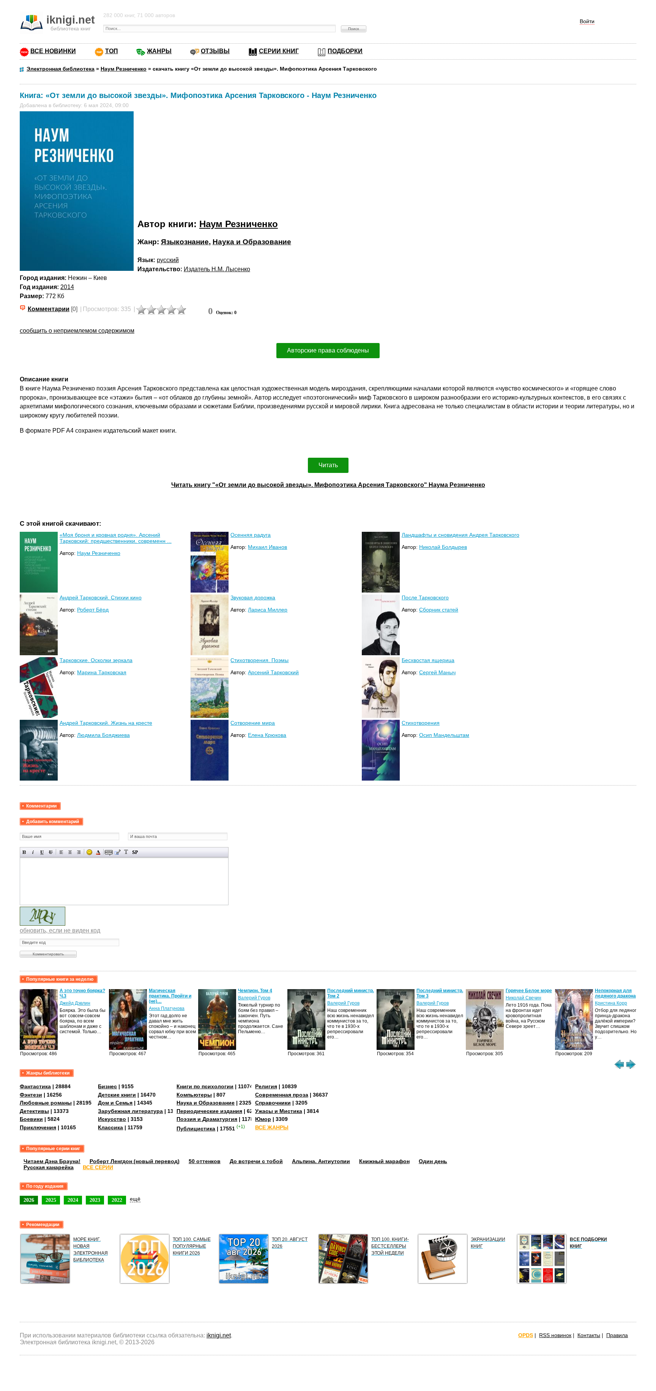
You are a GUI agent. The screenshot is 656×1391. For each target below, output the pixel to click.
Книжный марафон (384, 1161)
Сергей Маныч (437, 672)
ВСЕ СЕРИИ (98, 1167)
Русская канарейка (49, 1167)
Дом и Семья (115, 1103)
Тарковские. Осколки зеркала (96, 660)
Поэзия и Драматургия (207, 1119)
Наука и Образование (252, 242)
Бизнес (107, 1086)
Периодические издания (209, 1111)
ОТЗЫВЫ (215, 51)
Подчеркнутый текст (42, 852)
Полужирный (24, 852)
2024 (73, 1200)
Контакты (588, 1335)
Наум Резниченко (238, 224)
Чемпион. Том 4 (255, 990)
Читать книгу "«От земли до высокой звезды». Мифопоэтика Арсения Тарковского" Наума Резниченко (328, 485)
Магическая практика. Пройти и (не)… (170, 996)
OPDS (525, 1335)
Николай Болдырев (443, 547)
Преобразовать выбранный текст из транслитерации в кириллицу (126, 852)
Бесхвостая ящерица (428, 660)
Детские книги (117, 1095)
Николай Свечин (523, 998)
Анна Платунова (166, 1008)
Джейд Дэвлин (75, 1003)
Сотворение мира (252, 723)
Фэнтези (31, 1095)
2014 (67, 287)
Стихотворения (421, 723)
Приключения (38, 1127)
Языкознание (185, 242)
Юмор (263, 1119)
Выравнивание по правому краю (78, 852)
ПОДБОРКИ (345, 51)
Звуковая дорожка (252, 597)
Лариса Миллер (267, 610)
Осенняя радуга (250, 535)
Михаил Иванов (267, 547)
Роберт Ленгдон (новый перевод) (135, 1161)
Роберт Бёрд (93, 610)
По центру (70, 852)
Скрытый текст (108, 852)
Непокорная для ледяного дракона (615, 993)
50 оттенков (205, 1161)
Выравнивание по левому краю (61, 852)
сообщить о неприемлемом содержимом (77, 330)
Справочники (273, 1103)
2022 (117, 1200)
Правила (617, 1335)
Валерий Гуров (254, 998)
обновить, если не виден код (60, 930)
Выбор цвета (98, 852)
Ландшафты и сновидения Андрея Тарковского (460, 535)
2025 (51, 1200)
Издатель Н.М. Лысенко (217, 269)
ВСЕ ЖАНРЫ (272, 1127)
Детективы (34, 1111)
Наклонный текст (33, 852)
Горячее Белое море (529, 990)
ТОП (111, 51)
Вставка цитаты (117, 852)
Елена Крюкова (267, 735)
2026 (29, 1200)
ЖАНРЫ (159, 51)
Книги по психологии (205, 1086)
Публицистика (196, 1128)
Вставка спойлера (135, 852)
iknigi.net (219, 1335)
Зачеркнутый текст (50, 852)
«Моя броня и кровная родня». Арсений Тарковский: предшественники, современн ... (116, 538)
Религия (266, 1086)
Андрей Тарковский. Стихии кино (101, 597)
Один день (433, 1161)
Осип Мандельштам (444, 735)
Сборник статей (438, 610)
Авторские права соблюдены (328, 350)
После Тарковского (425, 597)
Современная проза (281, 1095)
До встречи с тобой (256, 1161)
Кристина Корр (611, 1003)
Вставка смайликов (89, 852)
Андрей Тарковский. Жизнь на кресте (106, 723)
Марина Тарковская (101, 672)
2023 (95, 1200)
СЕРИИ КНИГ (279, 51)
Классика (110, 1127)
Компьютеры (194, 1095)
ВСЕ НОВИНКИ (53, 51)
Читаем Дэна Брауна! (52, 1161)
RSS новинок (555, 1335)
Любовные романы (46, 1103)
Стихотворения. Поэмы (259, 660)
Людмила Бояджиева (103, 735)
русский (168, 260)
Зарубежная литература (130, 1111)
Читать (328, 465)
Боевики (31, 1119)
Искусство (112, 1119)
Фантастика (35, 1086)
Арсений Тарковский (273, 672)
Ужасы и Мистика (278, 1111)
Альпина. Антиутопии (321, 1161)
